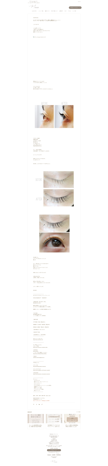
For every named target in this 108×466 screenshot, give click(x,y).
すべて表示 (78, 411)
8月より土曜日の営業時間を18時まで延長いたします (71, 426)
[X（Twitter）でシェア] (36, 404)
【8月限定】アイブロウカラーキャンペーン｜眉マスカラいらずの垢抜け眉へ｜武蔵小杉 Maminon (53, 426)
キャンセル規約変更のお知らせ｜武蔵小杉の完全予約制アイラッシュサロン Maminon (35, 426)
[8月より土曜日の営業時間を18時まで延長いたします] (72, 418)
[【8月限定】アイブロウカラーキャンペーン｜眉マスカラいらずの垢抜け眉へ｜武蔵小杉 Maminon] (54, 418)
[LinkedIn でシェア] (39, 404)
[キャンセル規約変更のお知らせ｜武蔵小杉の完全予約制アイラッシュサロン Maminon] (36, 418)
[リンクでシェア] (42, 404)
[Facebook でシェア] (33, 404)
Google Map (58, 454)
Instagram (49, 454)
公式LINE (53, 454)
